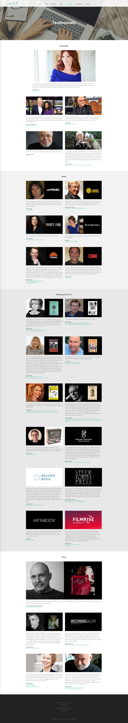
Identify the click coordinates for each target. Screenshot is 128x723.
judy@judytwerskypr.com (63, 702)
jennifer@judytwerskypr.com (64, 708)
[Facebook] (64, 714)
